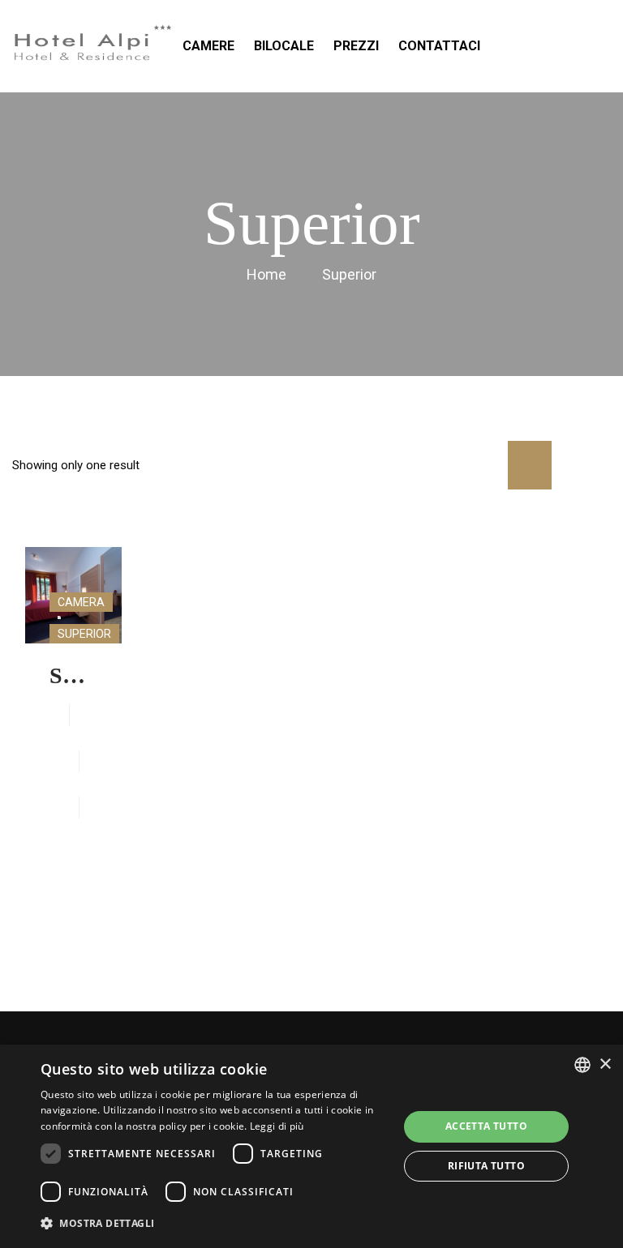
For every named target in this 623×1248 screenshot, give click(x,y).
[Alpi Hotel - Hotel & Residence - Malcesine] (93, 46)
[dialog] (311, 1146)
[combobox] (582, 1065)
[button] (214, 1223)
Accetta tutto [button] (486, 1126)
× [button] (605, 1064)
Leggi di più (277, 1126)
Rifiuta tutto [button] (486, 1166)
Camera (81, 602)
